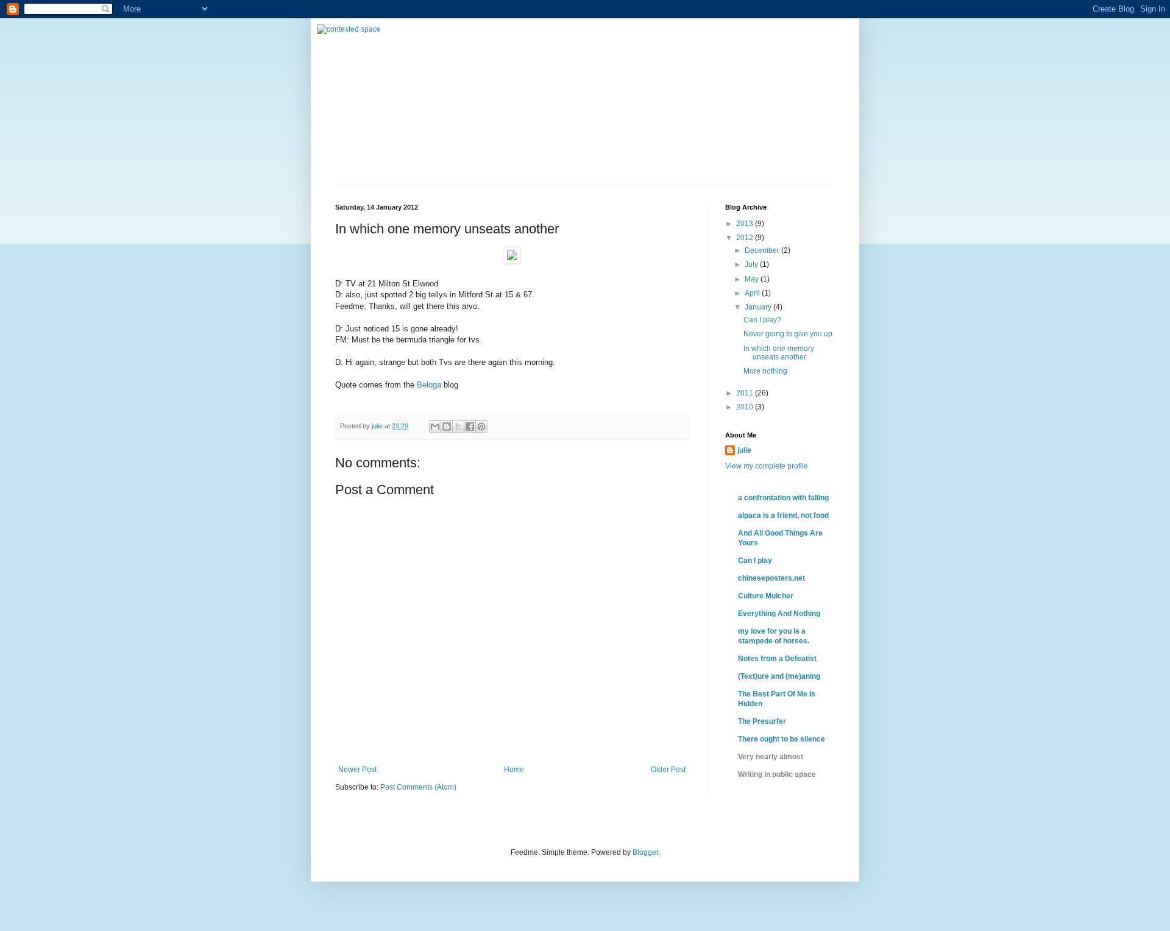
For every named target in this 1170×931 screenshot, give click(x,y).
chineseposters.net (771, 578)
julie (744, 450)
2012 (745, 237)
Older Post (668, 769)
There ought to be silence (781, 739)
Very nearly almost (770, 756)
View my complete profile (766, 466)
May (752, 279)
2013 (745, 223)
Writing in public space (777, 774)
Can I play (755, 560)
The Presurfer (762, 721)
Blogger (645, 852)
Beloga (429, 384)
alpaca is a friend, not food (783, 515)
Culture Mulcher (765, 596)
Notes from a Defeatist (777, 658)
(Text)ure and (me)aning (779, 676)
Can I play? (762, 320)
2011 (745, 393)
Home (514, 769)
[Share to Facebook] (470, 426)
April (753, 293)
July (752, 264)
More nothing (765, 371)
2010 (745, 407)
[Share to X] (458, 426)
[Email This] (435, 426)
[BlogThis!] (447, 426)
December (763, 250)
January (759, 307)
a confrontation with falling (783, 498)
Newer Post (357, 769)
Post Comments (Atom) (418, 787)
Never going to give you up (787, 334)
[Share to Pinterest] (481, 426)
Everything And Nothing (779, 613)
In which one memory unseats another (778, 352)
